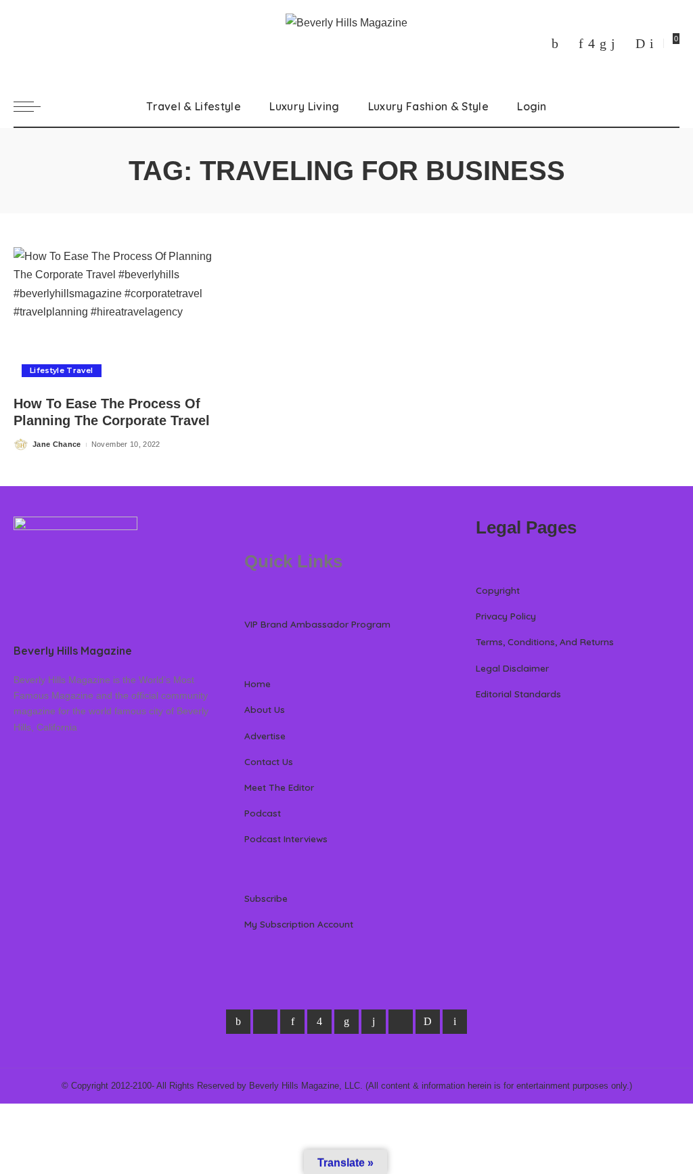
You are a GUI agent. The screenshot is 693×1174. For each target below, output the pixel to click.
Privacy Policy (506, 616)
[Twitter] (568, 43)
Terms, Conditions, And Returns (545, 641)
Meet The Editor (279, 787)
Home (257, 683)
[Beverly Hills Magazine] (346, 43)
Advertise (265, 735)
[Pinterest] (581, 43)
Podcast (262, 813)
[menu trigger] (34, 106)
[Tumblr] (613, 43)
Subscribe (266, 898)
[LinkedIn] (603, 43)
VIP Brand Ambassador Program (317, 624)
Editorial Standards (518, 693)
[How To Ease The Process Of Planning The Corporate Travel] (115, 316)
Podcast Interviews (286, 838)
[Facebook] (555, 43)
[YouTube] (625, 43)
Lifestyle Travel (61, 370)
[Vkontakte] (652, 43)
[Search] (671, 106)
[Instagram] (591, 43)
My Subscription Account (298, 924)
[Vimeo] (640, 43)
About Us (264, 709)
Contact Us (268, 761)
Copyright (498, 590)
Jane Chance (56, 444)
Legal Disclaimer (512, 668)
